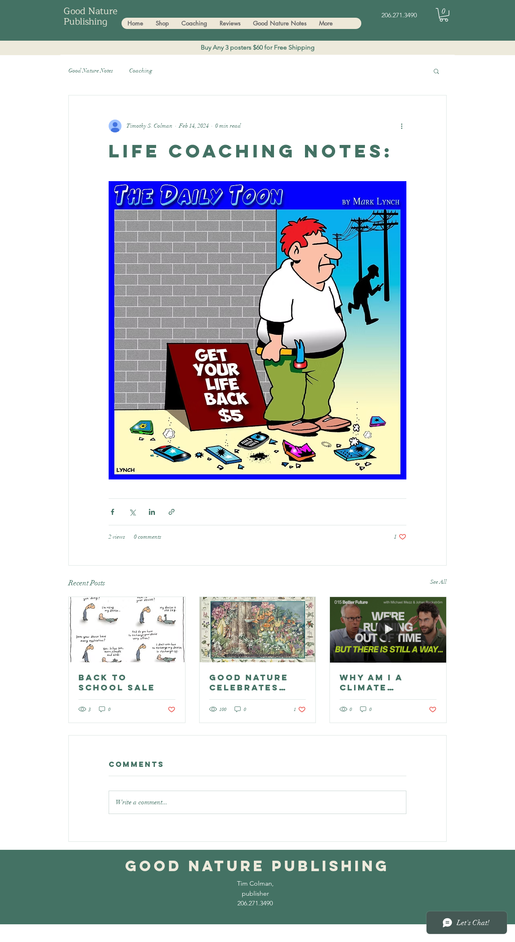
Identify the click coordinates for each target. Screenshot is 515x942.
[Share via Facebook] (112, 512)
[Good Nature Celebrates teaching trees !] (258, 629)
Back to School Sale (116, 682)
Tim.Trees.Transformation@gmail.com (162, 934)
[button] (444, 15)
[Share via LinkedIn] (152, 512)
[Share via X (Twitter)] (132, 512)
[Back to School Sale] (127, 629)
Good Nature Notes (90, 70)
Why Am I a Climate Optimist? (371, 682)
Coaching (140, 70)
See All (438, 581)
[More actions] (401, 126)
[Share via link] (171, 512)
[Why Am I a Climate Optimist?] (388, 629)
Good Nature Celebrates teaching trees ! (256, 682)
